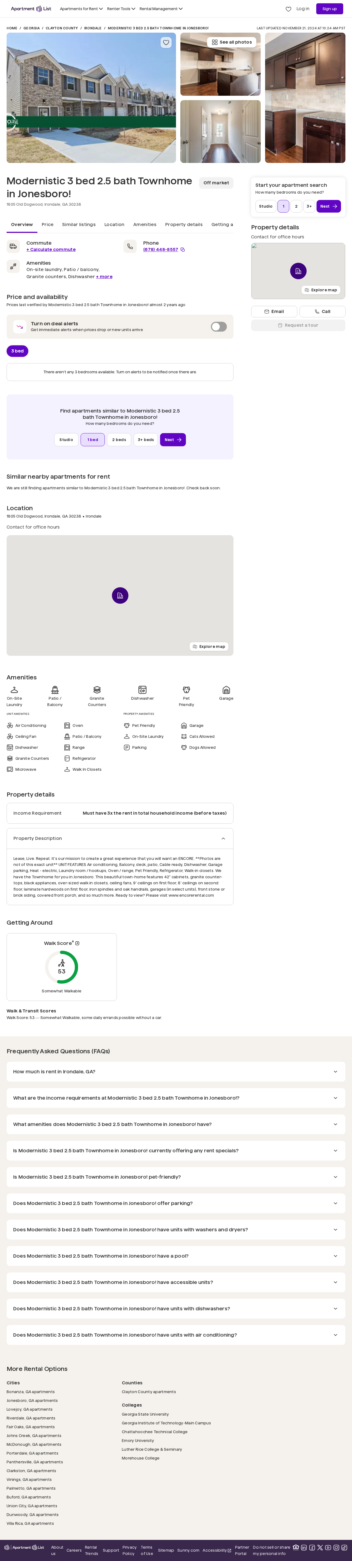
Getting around (229, 224)
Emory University (138, 1440)
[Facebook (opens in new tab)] (312, 1547)
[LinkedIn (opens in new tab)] (304, 1547)
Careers (74, 1550)
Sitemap (166, 1550)
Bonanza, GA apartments (31, 1391)
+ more (104, 276)
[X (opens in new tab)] (320, 1547)
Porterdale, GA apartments (32, 1453)
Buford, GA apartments (29, 1497)
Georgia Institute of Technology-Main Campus (166, 1423)
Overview (22, 224)
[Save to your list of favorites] (166, 42)
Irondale (93, 28)
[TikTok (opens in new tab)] (344, 1547)
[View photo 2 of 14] (220, 131)
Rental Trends (92, 1550)
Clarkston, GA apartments (31, 1470)
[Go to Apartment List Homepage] (31, 9)
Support (111, 1550)
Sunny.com (188, 1550)
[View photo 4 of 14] (305, 98)
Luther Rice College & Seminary (152, 1449)
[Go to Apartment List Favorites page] (288, 8)
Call (326, 311)
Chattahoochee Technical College (155, 1431)
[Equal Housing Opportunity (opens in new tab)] (296, 1547)
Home (12, 28)
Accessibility (217, 1550)
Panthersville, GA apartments (35, 1462)
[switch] (120, 327)
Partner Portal (242, 1550)
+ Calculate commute (51, 249)
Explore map (212, 646)
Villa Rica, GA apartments (30, 1523)
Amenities (144, 224)
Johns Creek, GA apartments (34, 1435)
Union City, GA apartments (32, 1505)
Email (277, 311)
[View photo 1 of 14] (91, 98)
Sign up (330, 9)
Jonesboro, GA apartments (32, 1400)
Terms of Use (147, 1550)
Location (115, 224)
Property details (184, 224)
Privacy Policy (130, 1550)
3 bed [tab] (17, 350)
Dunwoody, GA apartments (33, 1514)
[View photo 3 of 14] (220, 64)
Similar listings (79, 224)
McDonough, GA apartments (34, 1444)
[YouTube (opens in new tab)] (328, 1547)
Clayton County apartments (149, 1391)
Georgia (31, 28)
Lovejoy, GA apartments (30, 1409)
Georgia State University (145, 1414)
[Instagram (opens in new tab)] (336, 1547)
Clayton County (62, 28)
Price (48, 224)
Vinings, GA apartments (29, 1479)
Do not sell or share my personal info (271, 1550)
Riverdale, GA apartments (31, 1418)
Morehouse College (141, 1458)
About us (57, 1550)
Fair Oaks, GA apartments (31, 1426)
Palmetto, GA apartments (31, 1488)
